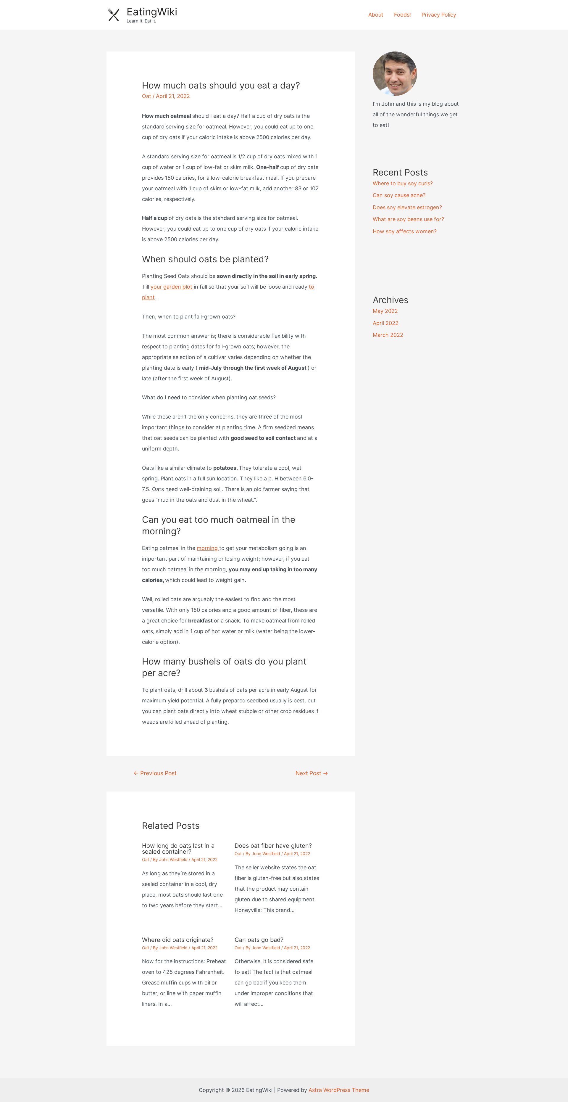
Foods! (402, 15)
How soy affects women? (405, 231)
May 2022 (385, 311)
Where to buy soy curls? (403, 183)
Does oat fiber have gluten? (273, 845)
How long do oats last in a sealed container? (178, 848)
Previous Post (155, 773)
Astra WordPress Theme (339, 1090)
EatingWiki (152, 11)
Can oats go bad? (259, 939)
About (375, 15)
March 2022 (388, 335)
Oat (146, 96)
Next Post (312, 773)
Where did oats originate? (178, 939)
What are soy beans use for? (408, 219)
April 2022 (385, 323)
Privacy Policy (439, 15)
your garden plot (172, 287)
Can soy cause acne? (399, 195)
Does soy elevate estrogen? (407, 207)
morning (208, 548)
